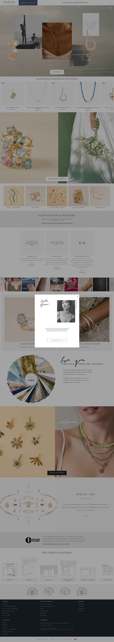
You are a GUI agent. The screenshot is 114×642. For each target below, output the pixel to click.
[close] (77, 296)
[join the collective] (57, 321)
